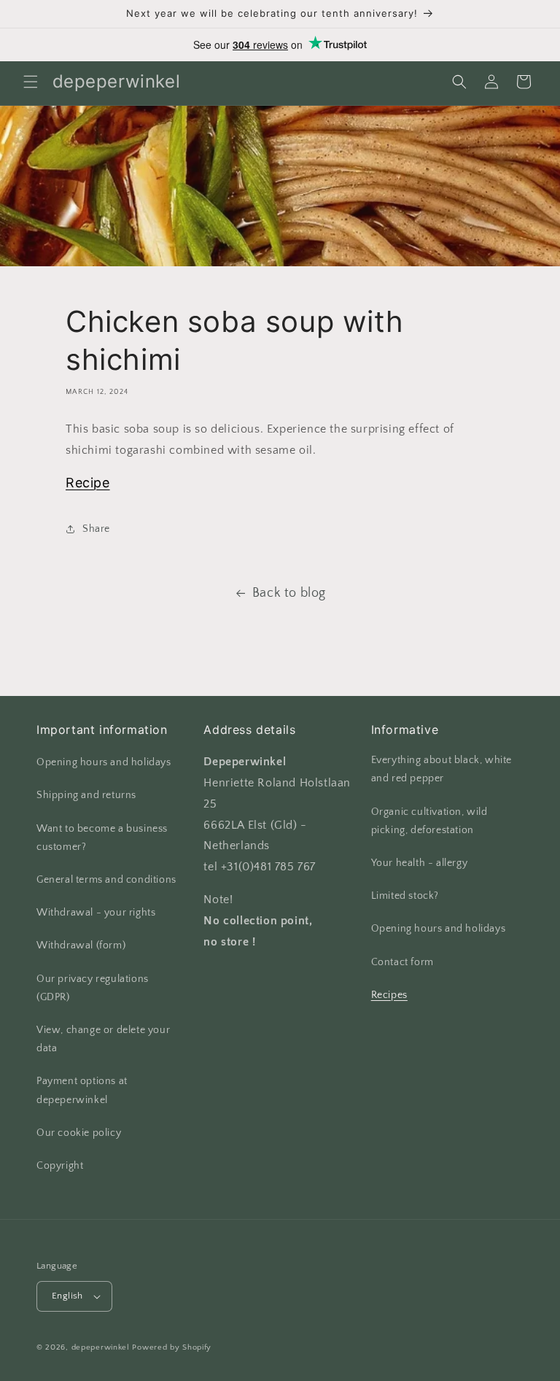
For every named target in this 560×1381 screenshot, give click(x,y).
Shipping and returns (86, 795)
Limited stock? (405, 896)
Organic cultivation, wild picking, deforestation (429, 821)
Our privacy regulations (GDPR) (92, 988)
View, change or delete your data (103, 1039)
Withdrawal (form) (80, 945)
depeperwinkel (100, 1347)
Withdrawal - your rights (95, 912)
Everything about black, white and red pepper (441, 769)
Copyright (59, 1166)
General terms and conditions (106, 880)
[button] (31, 82)
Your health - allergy (419, 863)
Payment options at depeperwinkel (82, 1090)
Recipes (389, 995)
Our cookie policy (78, 1133)
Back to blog (289, 593)
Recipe (88, 482)
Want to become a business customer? (102, 838)
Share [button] (96, 529)
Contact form (402, 962)
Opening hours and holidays (103, 762)
